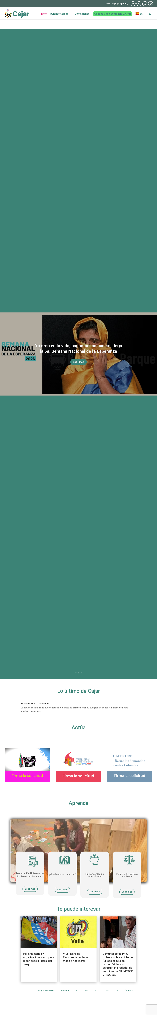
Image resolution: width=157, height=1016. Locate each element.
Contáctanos (82, 14)
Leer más (78, 362)
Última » (129, 990)
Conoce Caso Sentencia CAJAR (112, 13)
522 (107, 990)
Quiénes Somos (59, 14)
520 (86, 990)
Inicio (44, 14)
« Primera (64, 990)
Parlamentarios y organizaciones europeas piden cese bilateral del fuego (38, 959)
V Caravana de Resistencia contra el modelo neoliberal (76, 957)
